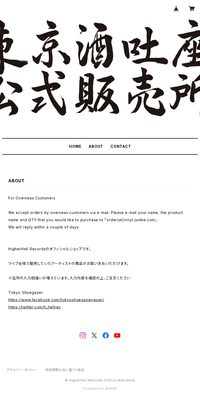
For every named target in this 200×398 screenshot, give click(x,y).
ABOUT (96, 146)
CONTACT (120, 146)
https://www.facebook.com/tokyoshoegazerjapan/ (56, 300)
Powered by (94, 388)
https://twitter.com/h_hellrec (34, 307)
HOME (75, 146)
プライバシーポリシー (21, 370)
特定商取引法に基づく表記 (64, 370)
